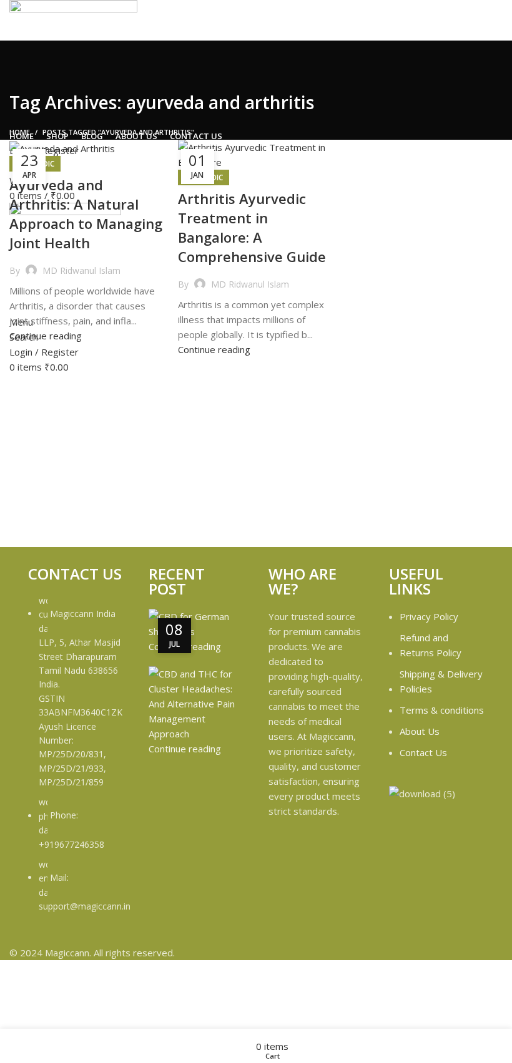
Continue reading (45, 335)
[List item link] (76, 760)
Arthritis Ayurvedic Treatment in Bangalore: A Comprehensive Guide (252, 227)
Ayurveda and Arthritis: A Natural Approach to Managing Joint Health (85, 213)
